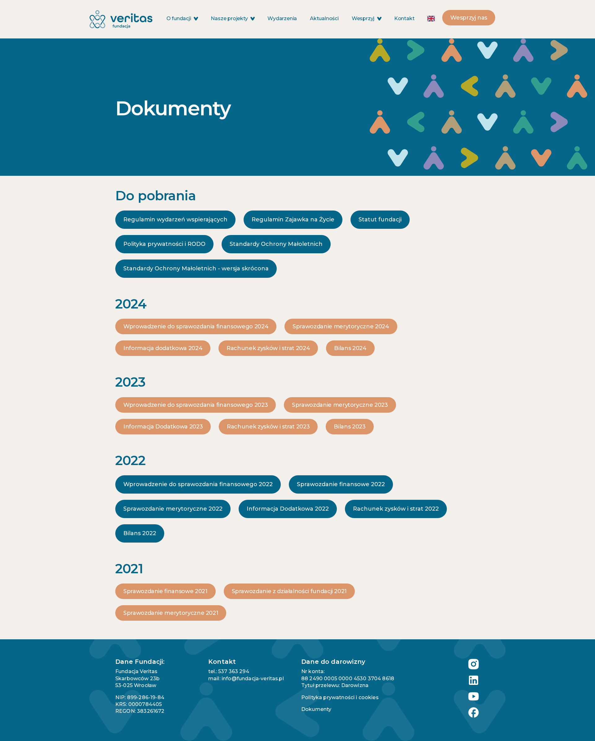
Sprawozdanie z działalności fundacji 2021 (289, 591)
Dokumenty (316, 709)
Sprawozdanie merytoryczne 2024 (341, 326)
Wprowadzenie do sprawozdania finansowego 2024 (195, 326)
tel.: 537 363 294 (228, 671)
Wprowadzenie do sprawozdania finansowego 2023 (195, 405)
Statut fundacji (380, 219)
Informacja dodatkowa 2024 (162, 348)
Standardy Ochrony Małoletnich (276, 244)
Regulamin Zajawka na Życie (293, 219)
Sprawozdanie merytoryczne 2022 (173, 508)
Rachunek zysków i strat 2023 (268, 426)
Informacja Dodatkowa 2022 (288, 508)
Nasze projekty (230, 18)
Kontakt (404, 18)
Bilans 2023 (349, 426)
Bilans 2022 (139, 533)
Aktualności (324, 18)
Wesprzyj (364, 18)
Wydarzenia (282, 18)
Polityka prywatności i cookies (340, 697)
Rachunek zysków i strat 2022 (396, 508)
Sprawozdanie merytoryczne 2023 (340, 405)
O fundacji (179, 18)
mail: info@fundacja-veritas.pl (246, 678)
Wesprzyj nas (468, 17)
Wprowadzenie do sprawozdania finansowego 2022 (198, 484)
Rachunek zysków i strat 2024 (268, 348)
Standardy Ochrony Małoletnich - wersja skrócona (196, 268)
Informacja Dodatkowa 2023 (163, 426)
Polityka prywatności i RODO (164, 244)
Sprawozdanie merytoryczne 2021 (170, 613)
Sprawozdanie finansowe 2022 (341, 484)
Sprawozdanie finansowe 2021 (165, 591)
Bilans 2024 (350, 348)
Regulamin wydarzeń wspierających (175, 219)
